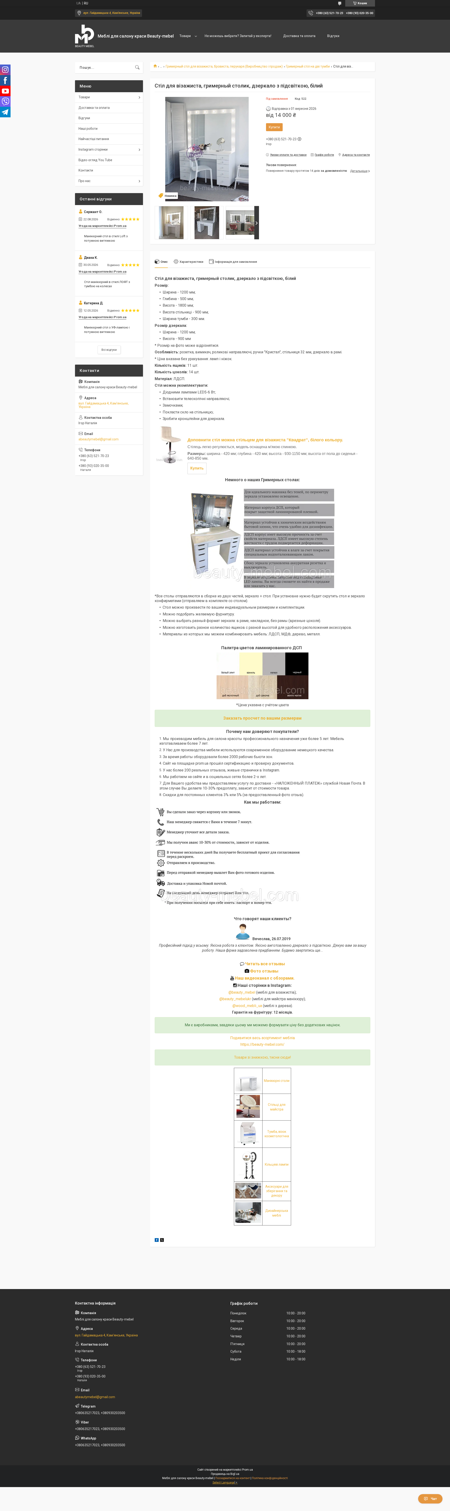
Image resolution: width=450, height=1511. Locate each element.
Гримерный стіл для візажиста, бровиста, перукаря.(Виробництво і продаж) (224, 66)
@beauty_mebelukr (235, 999)
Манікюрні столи (276, 1081)
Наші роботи (88, 128)
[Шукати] (137, 67)
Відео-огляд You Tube (95, 160)
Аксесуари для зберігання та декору (276, 1191)
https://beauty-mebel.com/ (262, 1044)
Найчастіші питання (94, 139)
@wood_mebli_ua (247, 1006)
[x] (162, 1241)
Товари (185, 36)
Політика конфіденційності (270, 1478)
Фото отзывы (264, 971)
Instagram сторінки (93, 149)
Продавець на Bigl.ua (225, 1474)
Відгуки (333, 36)
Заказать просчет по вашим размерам (262, 718)
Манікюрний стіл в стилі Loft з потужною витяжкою (106, 238)
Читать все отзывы (265, 963)
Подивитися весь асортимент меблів (262, 1038)
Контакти (86, 170)
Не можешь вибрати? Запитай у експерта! (238, 36)
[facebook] (157, 1241)
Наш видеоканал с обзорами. (264, 978)
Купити (274, 127)
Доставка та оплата (299, 36)
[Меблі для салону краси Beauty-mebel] (84, 36)
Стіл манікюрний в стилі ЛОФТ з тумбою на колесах (107, 284)
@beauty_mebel (242, 992)
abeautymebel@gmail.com (99, 439)
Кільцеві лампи (277, 1164)
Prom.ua (247, 1469)
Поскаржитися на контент (232, 1478)
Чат (434, 1499)
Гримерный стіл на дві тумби (308, 66)
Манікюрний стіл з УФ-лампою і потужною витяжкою (107, 329)
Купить (197, 468)
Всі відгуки (109, 349)
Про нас (84, 181)
